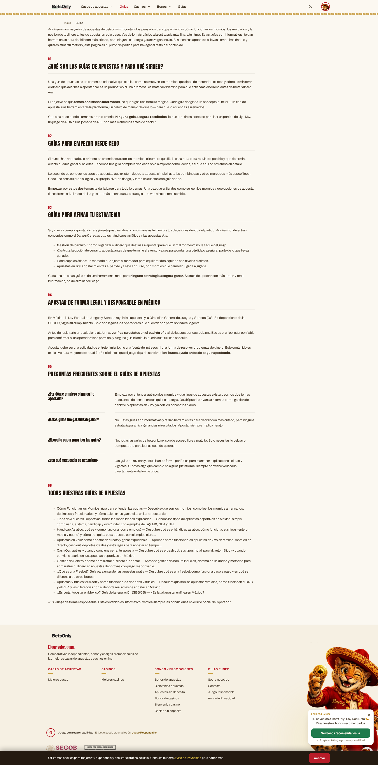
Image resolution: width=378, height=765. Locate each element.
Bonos (161, 6)
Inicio (67, 22)
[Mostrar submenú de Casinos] (149, 6)
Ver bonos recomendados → (340, 733)
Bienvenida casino (167, 704)
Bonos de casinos (167, 698)
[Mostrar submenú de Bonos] (169, 6)
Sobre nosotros (218, 679)
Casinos (140, 6)
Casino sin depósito (168, 711)
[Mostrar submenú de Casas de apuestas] (111, 6)
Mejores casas (58, 679)
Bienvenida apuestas (169, 686)
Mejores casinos (113, 679)
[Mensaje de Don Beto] (325, 6)
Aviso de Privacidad (221, 698)
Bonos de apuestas (168, 679)
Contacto (214, 686)
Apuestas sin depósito (170, 692)
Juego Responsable (144, 732)
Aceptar (319, 758)
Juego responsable (221, 692)
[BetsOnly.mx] (61, 7)
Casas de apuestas (94, 6)
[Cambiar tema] (310, 6)
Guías (124, 6)
